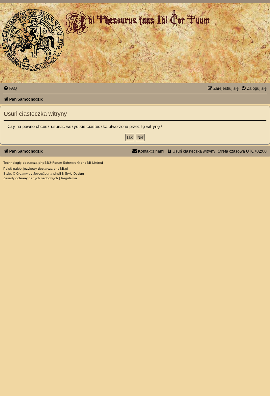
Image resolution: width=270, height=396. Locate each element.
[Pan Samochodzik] (33, 40)
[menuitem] (10, 88)
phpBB (44, 162)
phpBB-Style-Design (68, 173)
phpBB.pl (61, 168)
